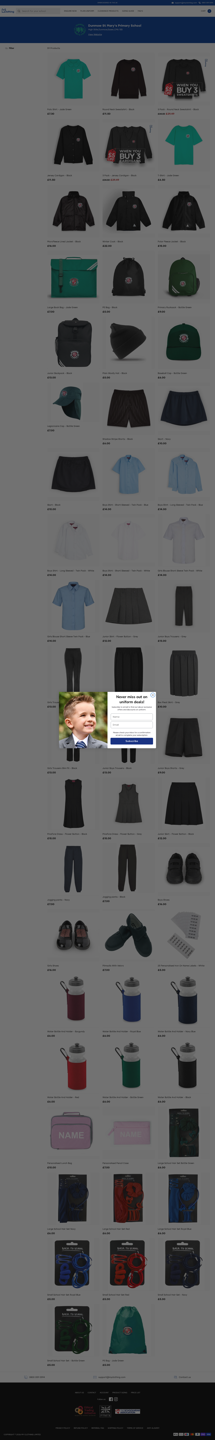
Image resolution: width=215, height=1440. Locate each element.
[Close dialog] (153, 695)
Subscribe (132, 741)
